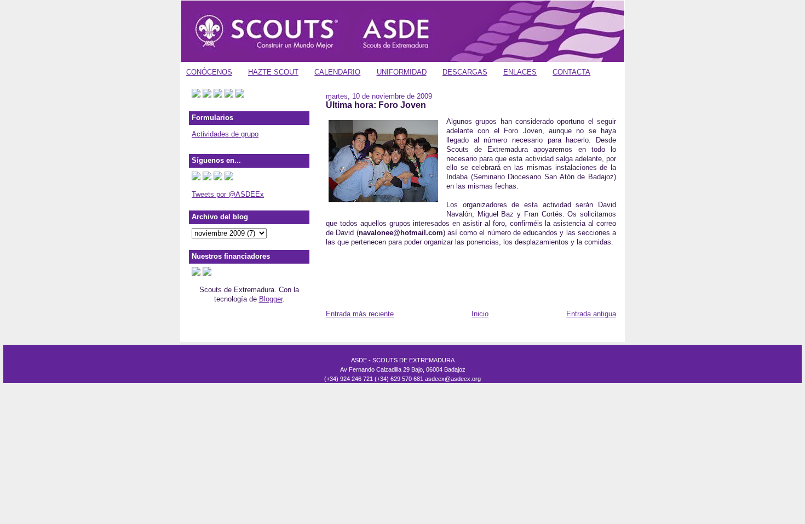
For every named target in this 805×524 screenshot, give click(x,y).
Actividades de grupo (225, 134)
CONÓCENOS (209, 72)
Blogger (271, 299)
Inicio (480, 314)
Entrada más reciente (360, 314)
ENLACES (520, 72)
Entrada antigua (591, 314)
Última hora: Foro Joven (376, 105)
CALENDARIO (337, 72)
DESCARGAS (464, 72)
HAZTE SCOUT (273, 72)
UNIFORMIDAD (402, 72)
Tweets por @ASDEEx (228, 194)
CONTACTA (571, 72)
